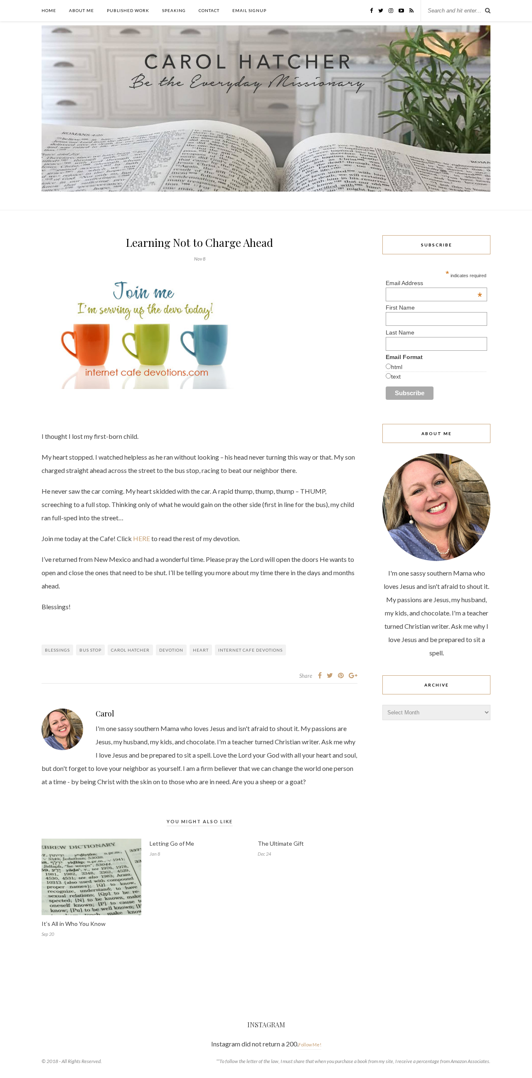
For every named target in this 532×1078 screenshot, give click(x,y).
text (396, 376)
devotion (171, 649)
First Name (400, 307)
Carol (105, 714)
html (396, 367)
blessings (57, 649)
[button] (145, 331)
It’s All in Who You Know (74, 923)
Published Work (128, 10)
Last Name (400, 332)
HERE (141, 538)
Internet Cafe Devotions (250, 649)
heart (201, 649)
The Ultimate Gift (281, 843)
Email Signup (249, 10)
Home (49, 10)
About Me (81, 10)
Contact (209, 10)
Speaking (174, 10)
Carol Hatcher (130, 649)
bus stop (90, 649)
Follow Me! (309, 1044)
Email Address (434, 283)
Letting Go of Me (172, 843)
